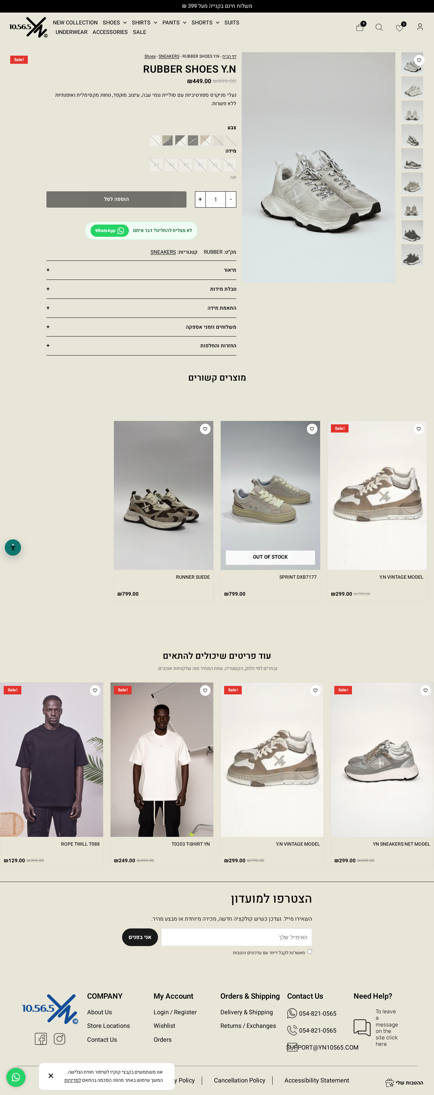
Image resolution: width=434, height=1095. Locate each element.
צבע (232, 127)
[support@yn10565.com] (292, 1047)
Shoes (111, 23)
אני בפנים (140, 937)
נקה (233, 177)
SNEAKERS (169, 56)
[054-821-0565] (292, 1013)
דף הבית (229, 56)
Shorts (202, 23)
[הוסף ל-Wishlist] (419, 60)
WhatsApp (105, 230)
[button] (420, 27)
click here (387, 1040)
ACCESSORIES (110, 32)
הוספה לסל (116, 199)
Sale (139, 32)
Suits (231, 23)
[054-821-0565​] (292, 1030)
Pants (171, 23)
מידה (230, 151)
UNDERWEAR (71, 32)
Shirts (141, 23)
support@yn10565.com (322, 1047)
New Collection (75, 23)
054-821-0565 (317, 1013)
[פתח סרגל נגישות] (13, 547)
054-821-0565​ (317, 1030)
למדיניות (72, 1080)
